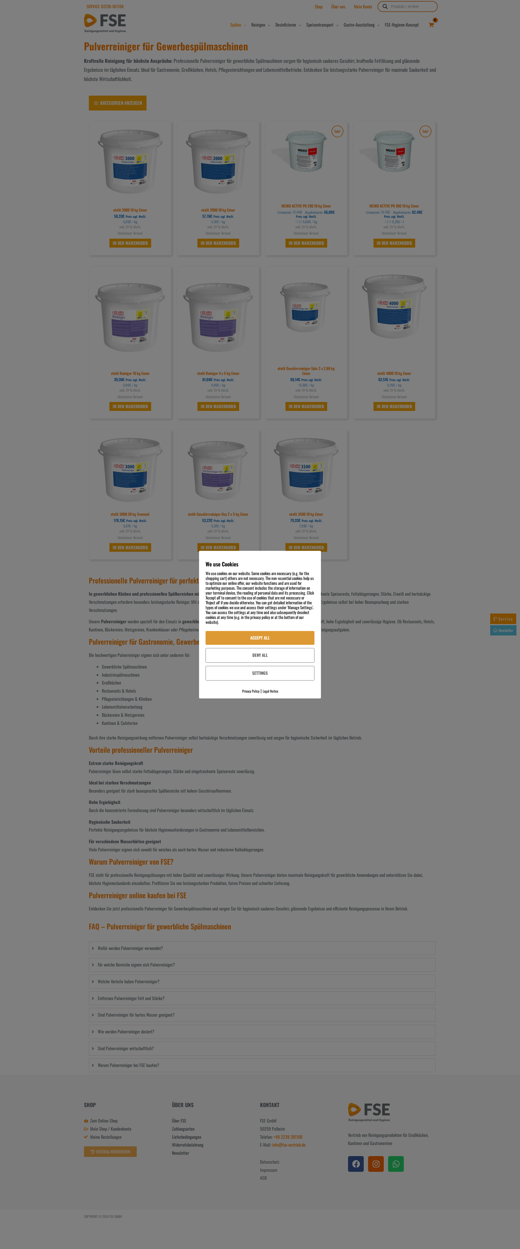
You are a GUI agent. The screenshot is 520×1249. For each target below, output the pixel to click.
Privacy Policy (250, 691)
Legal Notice (270, 691)
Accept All (260, 638)
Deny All (260, 655)
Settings (260, 673)
